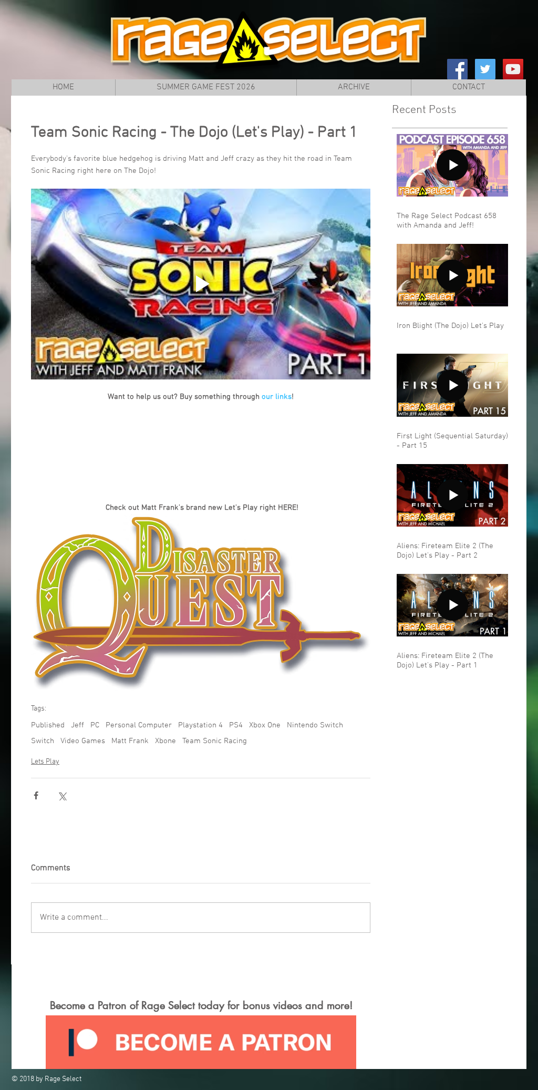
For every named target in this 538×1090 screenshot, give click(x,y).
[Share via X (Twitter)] (62, 795)
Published (48, 725)
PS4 (236, 725)
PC (94, 725)
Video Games (82, 741)
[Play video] (200, 284)
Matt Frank (130, 741)
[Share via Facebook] (36, 795)
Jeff (77, 725)
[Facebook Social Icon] (457, 69)
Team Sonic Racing (214, 741)
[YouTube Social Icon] (513, 69)
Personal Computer (139, 725)
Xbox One (265, 725)
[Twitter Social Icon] (485, 69)
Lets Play (45, 761)
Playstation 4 (200, 725)
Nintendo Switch (315, 725)
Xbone (165, 741)
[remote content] (200, 446)
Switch (42, 741)
